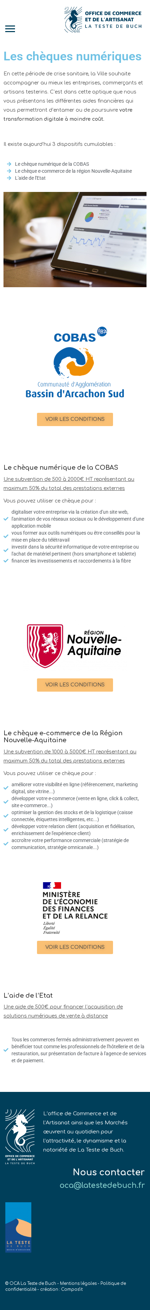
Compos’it (72, 1289)
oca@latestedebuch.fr (102, 1185)
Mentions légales (78, 1283)
